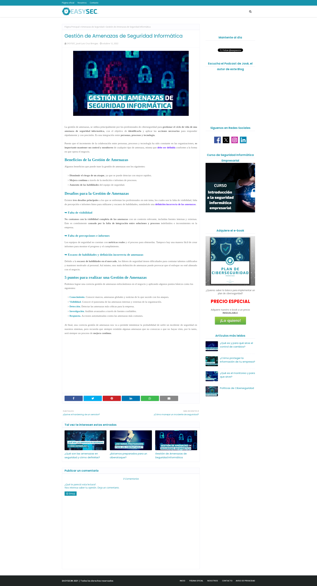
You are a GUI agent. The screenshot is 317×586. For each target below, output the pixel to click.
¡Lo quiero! (230, 320)
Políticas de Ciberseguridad (237, 388)
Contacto (94, 2)
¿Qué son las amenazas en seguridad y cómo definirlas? (82, 455)
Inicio (182, 580)
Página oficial (68, 2)
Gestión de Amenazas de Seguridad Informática (171, 455)
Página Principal (72, 26)
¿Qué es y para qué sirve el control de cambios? (236, 345)
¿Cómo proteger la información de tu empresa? (237, 360)
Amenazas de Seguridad (92, 26)
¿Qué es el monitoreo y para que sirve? (237, 375)
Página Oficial (196, 580)
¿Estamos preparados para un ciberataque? (128, 455)
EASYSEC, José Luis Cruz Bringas (82, 43)
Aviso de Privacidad (245, 580)
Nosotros (82, 2)
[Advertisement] (131, 366)
